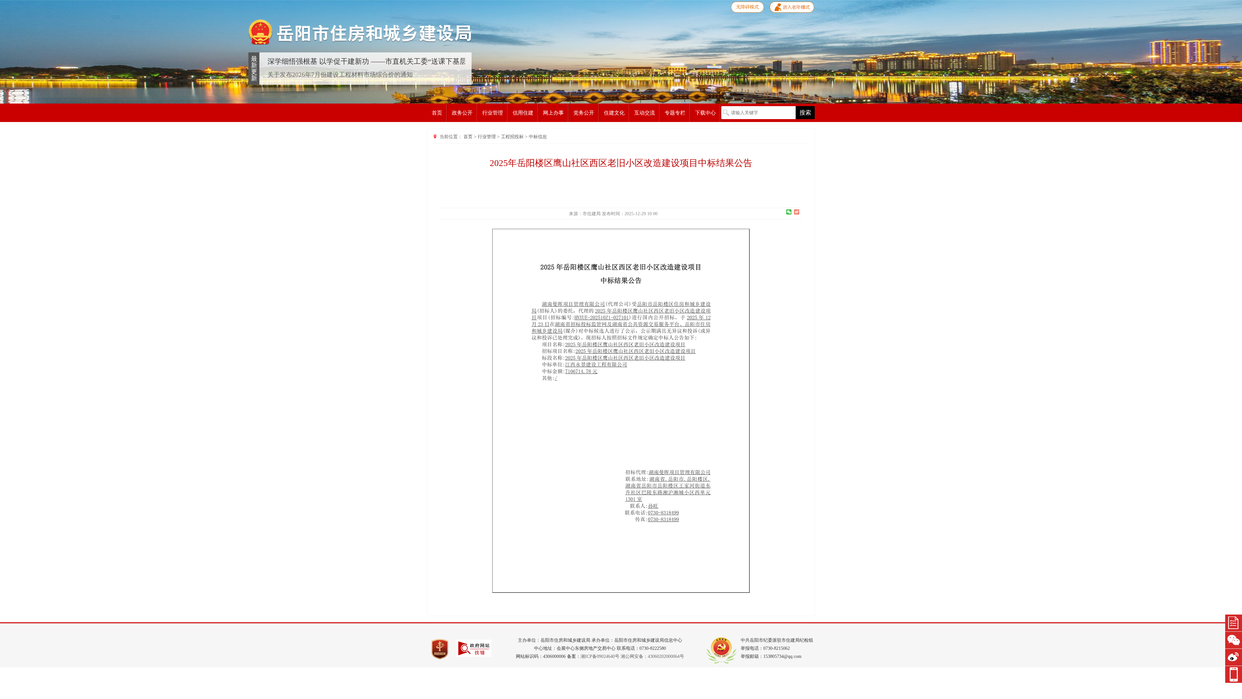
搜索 (805, 112)
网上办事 (553, 113)
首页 (437, 113)
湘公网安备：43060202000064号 (652, 656)
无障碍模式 (747, 7)
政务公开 (462, 113)
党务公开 (583, 113)
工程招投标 (512, 136)
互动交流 (644, 113)
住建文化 (614, 113)
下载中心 (705, 113)
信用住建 (523, 113)
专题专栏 (675, 113)
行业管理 (492, 113)
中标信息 (538, 136)
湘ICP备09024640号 (600, 656)
